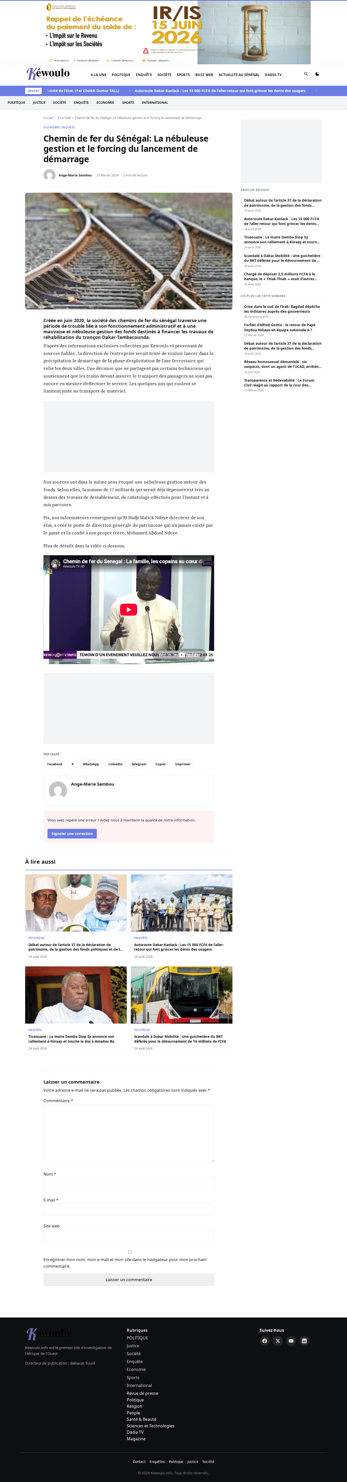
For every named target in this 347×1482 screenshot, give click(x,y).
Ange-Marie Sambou (75, 111)
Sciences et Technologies (151, 1361)
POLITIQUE (121, 10)
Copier (160, 700)
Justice (39, 38)
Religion (134, 1342)
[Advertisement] (128, 372)
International (155, 38)
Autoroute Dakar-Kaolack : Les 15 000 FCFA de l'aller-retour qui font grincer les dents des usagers (191, 26)
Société (164, 10)
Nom (49, 1110)
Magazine (136, 1374)
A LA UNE (98, 10)
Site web (51, 1161)
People (133, 1348)
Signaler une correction (72, 769)
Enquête (144, 10)
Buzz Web (204, 10)
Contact (139, 1397)
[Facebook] (265, 1276)
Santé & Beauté (141, 1355)
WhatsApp (91, 700)
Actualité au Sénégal (239, 10)
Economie (105, 38)
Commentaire (58, 1036)
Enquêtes (157, 1397)
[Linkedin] (304, 1276)
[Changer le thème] (317, 10)
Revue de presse (142, 1329)
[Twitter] (278, 1276)
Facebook (54, 700)
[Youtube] (291, 1276)
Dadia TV (273, 10)
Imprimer (183, 700)
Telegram (139, 700)
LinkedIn (115, 700)
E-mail (50, 1136)
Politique (135, 1335)
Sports (183, 10)
